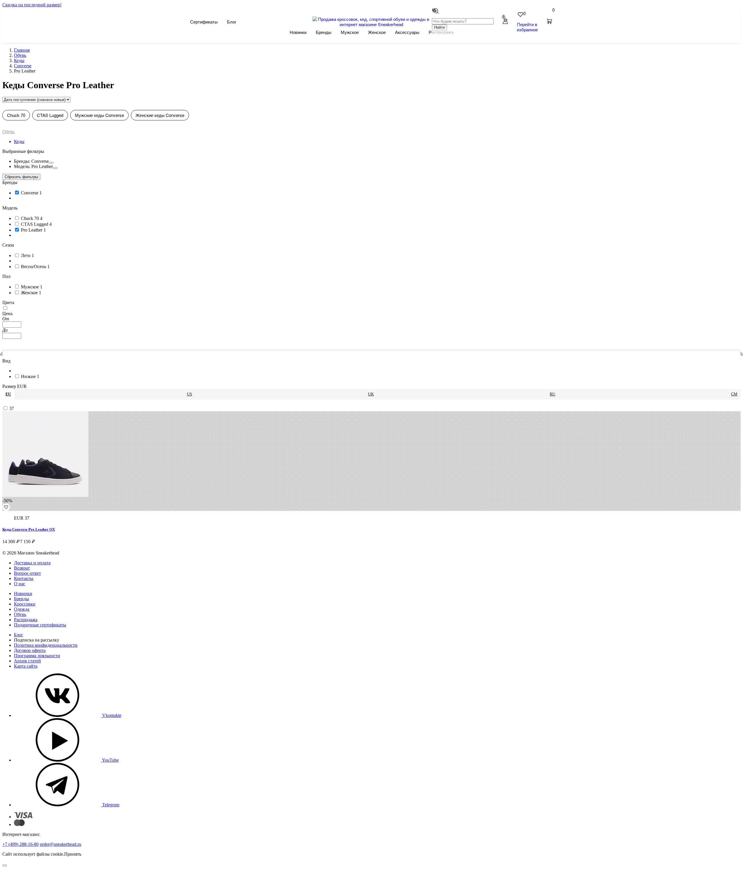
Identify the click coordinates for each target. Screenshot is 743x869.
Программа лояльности (37, 655)
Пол (6, 276)
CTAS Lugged (50, 115)
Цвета (8, 302)
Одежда (21, 609)
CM (734, 394)
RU (552, 394)
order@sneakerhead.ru (60, 844)
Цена (7, 313)
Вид (6, 360)
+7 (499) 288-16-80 (20, 844)
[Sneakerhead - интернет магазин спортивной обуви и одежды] (372, 24)
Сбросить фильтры (21, 177)
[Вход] (505, 22)
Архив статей (27, 660)
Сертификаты (204, 21)
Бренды (323, 32)
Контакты (23, 578)
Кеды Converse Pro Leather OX (28, 529)
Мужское (350, 32)
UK (371, 394)
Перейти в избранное (527, 26)
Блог (231, 21)
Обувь (8, 131)
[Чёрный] (5, 308)
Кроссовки (24, 603)
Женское (377, 32)
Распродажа (25, 619)
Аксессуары (407, 32)
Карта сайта (25, 666)
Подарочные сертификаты (40, 624)
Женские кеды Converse (160, 115)
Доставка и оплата (32, 562)
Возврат (22, 568)
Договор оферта (30, 650)
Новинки (298, 32)
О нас (19, 583)
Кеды (19, 141)
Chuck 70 (16, 115)
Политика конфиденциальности (45, 645)
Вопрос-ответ (27, 573)
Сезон (8, 245)
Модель (9, 207)
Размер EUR (14, 386)
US (189, 394)
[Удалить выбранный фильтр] (51, 163)
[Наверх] (4, 865)
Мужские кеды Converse (99, 115)
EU (8, 394)
